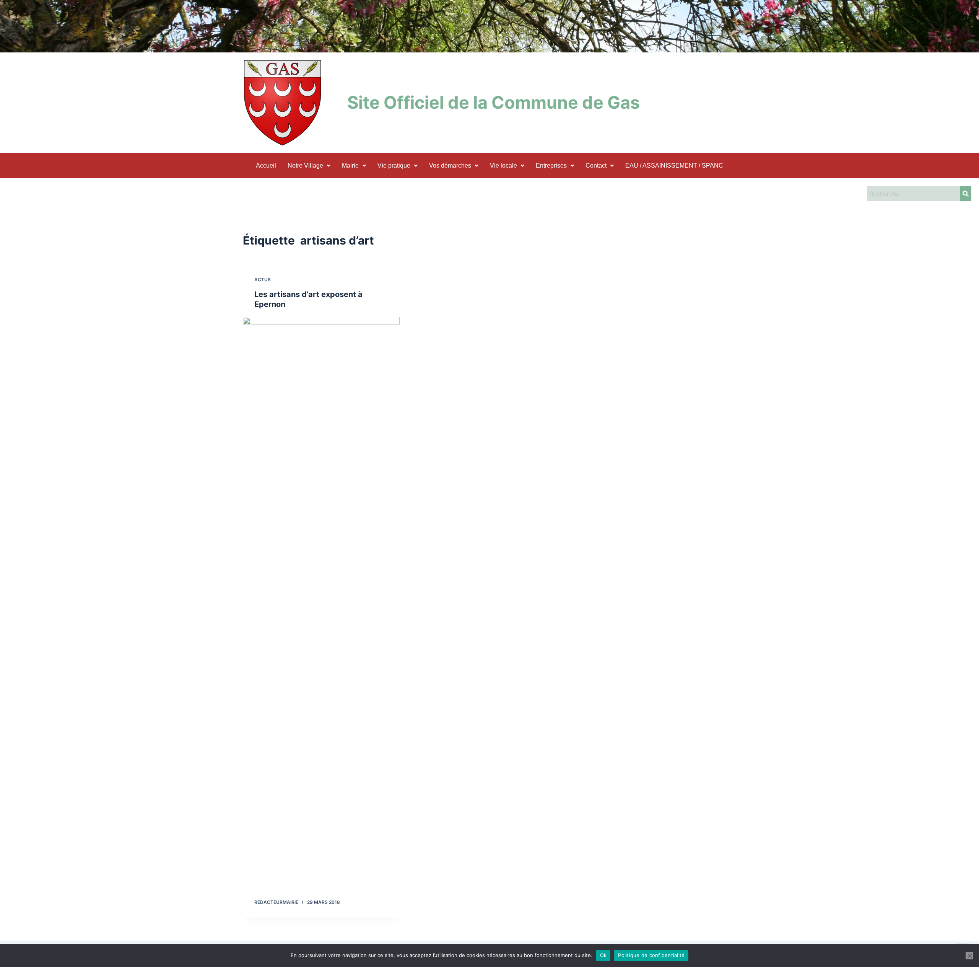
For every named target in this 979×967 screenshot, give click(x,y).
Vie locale (503, 165)
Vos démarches (450, 165)
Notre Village (305, 165)
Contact (596, 165)
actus (262, 279)
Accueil (266, 165)
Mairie (350, 165)
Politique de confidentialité (651, 955)
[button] (309, 165)
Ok (603, 955)
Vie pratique (393, 165)
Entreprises (551, 165)
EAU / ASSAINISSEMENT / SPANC (674, 165)
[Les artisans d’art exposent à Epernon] (321, 604)
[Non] (969, 955)
